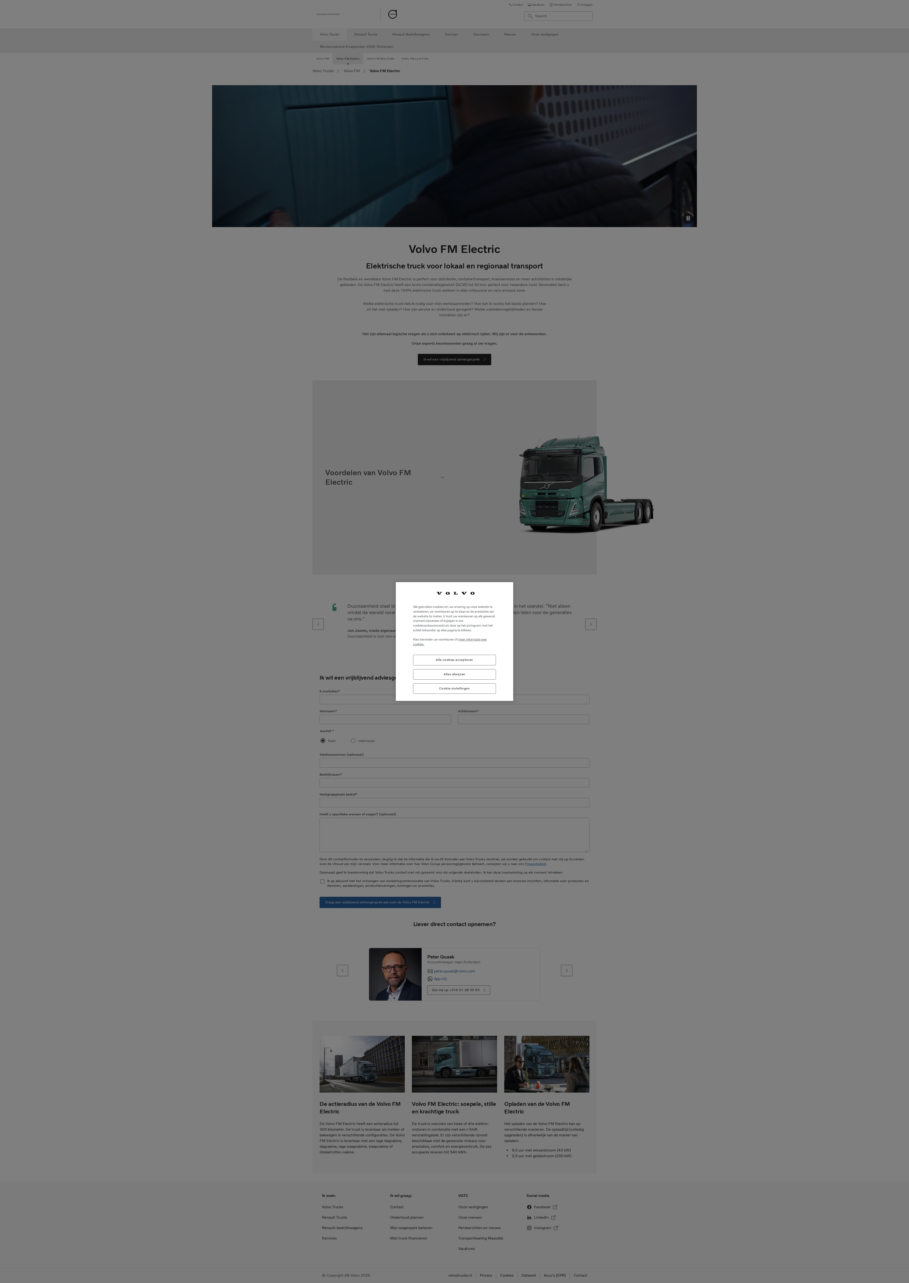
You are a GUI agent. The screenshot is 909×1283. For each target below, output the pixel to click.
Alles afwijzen (454, 674)
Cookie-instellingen (454, 688)
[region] (454, 641)
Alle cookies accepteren (454, 660)
